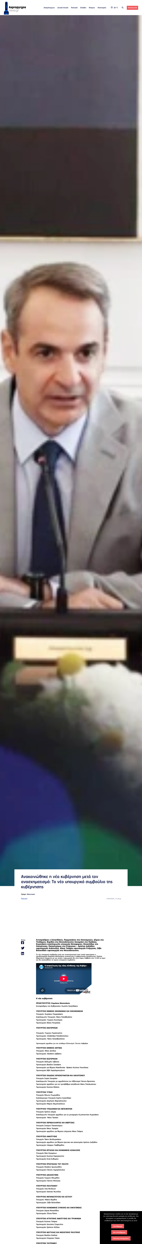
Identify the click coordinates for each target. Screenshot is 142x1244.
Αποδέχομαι (117, 1226)
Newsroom (31, 894)
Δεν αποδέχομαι (119, 1232)
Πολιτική (74, 8)
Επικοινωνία (132, 8)
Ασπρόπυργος (49, 8)
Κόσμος (92, 8)
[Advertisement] (71, 919)
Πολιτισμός (102, 8)
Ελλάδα (83, 8)
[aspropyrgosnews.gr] (15, 14)
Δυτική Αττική (62, 8)
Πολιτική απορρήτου (121, 1238)
